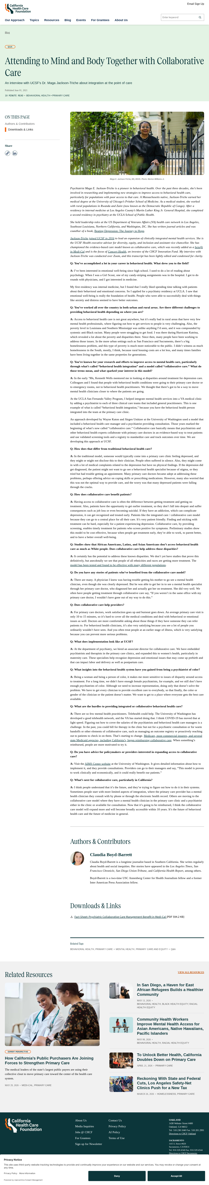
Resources (51, 20)
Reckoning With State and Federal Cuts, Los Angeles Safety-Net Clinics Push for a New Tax (169, 1083)
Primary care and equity (152, 949)
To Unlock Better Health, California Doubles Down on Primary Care (169, 1057)
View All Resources (191, 972)
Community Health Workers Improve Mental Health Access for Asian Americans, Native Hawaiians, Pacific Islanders (170, 1026)
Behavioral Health (38, 95)
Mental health (125, 949)
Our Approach (14, 20)
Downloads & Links (20, 129)
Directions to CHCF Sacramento (183, 1153)
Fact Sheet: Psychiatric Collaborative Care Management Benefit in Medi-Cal (120, 917)
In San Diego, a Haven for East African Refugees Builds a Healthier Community (170, 990)
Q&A (10, 47)
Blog (67, 20)
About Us (121, 20)
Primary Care (61, 95)
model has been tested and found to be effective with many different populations (118, 565)
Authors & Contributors (20, 123)
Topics (34, 20)
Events (81, 20)
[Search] (200, 17)
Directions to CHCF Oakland (182, 1134)
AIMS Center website (98, 763)
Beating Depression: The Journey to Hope (119, 231)
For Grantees (100, 20)
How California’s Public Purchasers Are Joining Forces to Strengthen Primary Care (49, 1060)
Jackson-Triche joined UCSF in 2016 (92, 238)
